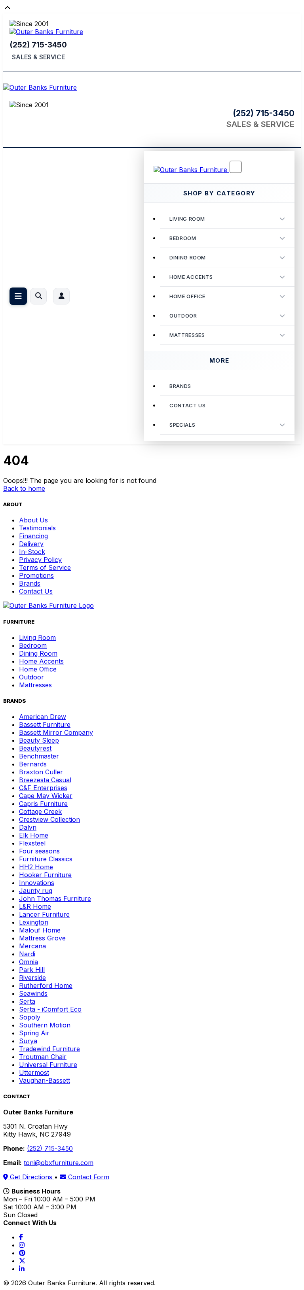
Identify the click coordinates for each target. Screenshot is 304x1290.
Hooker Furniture (45, 875)
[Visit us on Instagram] (22, 1245)
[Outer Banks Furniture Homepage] (46, 32)
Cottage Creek (40, 811)
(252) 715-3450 (38, 44)
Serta (27, 1001)
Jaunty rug (35, 891)
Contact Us (36, 591)
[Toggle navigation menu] (18, 296)
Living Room (187, 219)
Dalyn (27, 827)
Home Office (187, 296)
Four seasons (39, 851)
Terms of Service (45, 567)
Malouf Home (40, 930)
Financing (33, 536)
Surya (28, 1041)
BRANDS (180, 386)
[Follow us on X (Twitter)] (22, 1261)
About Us (33, 520)
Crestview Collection (49, 819)
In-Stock (32, 552)
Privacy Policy (40, 560)
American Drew (42, 717)
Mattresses (187, 335)
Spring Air (34, 1033)
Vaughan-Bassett (44, 1080)
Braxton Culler (41, 772)
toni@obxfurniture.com (58, 1163)
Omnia (28, 962)
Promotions (36, 575)
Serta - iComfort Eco (50, 1009)
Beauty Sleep (39, 740)
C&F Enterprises (43, 788)
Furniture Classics (45, 859)
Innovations (36, 883)
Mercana (32, 946)
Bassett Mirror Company (56, 732)
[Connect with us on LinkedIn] (22, 1269)
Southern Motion (44, 1025)
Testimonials (37, 528)
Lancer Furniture (44, 914)
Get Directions (31, 1177)
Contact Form (87, 1177)
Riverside (32, 978)
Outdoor (183, 315)
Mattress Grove (42, 938)
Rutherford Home (45, 985)
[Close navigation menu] (235, 167)
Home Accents (191, 277)
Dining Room (187, 257)
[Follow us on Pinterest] (22, 1253)
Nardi (27, 954)
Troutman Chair (42, 1057)
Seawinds (33, 993)
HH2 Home (36, 867)
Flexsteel (32, 843)
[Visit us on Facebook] (21, 1237)
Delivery (31, 544)
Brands (29, 583)
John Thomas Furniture (55, 898)
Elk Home (33, 835)
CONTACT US (187, 405)
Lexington (33, 922)
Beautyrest (35, 748)
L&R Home (35, 906)
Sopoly (29, 1017)
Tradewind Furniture (49, 1049)
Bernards (33, 764)
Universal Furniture (48, 1065)
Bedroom (182, 238)
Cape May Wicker (45, 796)
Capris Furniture (43, 804)
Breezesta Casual (45, 780)
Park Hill (32, 970)
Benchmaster (39, 756)
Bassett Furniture (44, 724)
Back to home (24, 488)
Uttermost (34, 1072)
